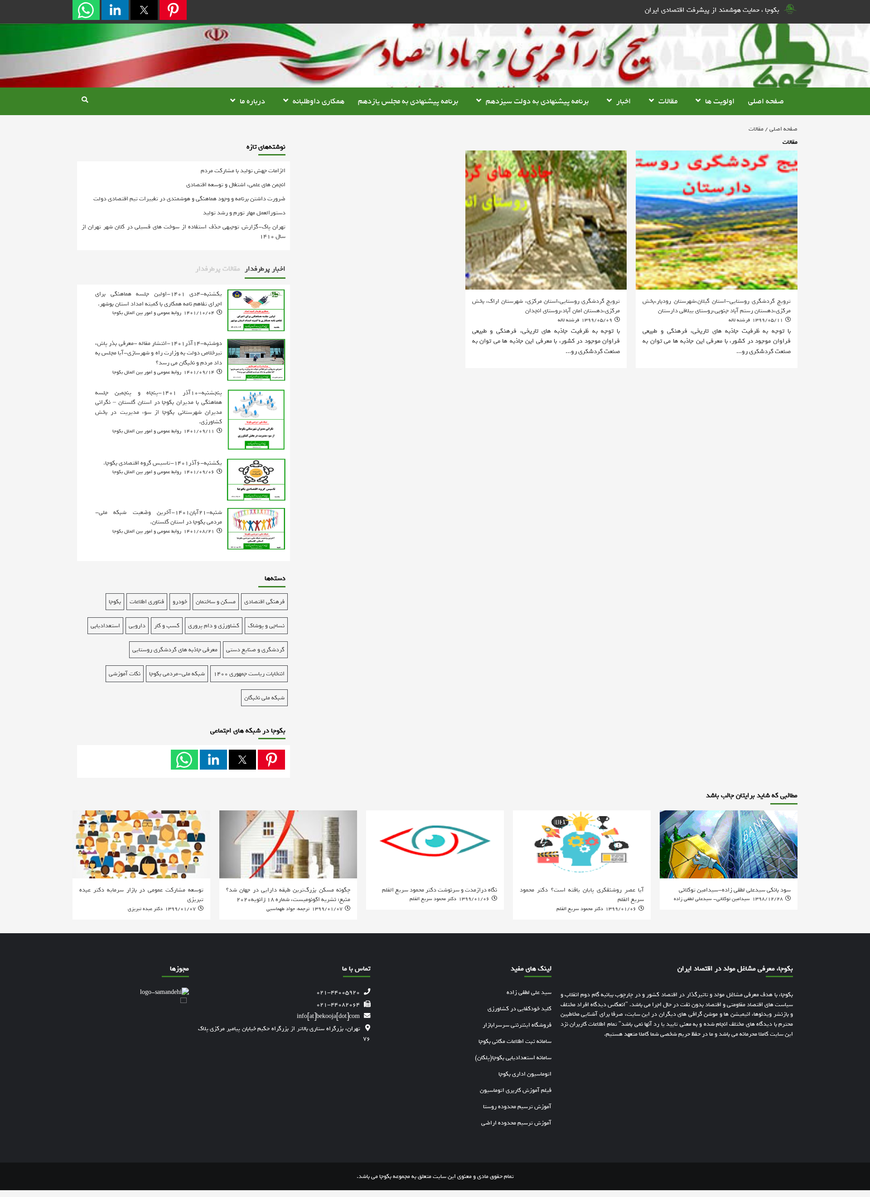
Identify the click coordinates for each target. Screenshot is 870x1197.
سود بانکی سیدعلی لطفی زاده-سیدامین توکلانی (735, 890)
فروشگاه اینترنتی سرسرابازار (517, 1025)
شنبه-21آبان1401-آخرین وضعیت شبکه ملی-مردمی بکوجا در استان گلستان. (158, 517)
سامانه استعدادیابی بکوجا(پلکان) (513, 1057)
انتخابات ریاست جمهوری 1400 (249, 673)
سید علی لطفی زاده (529, 992)
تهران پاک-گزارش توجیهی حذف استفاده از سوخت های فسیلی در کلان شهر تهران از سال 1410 (183, 231)
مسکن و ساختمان (216, 601)
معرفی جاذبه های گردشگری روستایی (175, 649)
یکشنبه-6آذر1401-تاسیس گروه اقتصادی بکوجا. (162, 463)
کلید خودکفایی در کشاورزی (519, 1008)
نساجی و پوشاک (266, 625)
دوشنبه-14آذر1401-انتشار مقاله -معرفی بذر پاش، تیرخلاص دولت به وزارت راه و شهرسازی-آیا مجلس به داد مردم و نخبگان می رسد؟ (158, 353)
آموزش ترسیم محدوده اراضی (516, 1123)
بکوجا (115, 601)
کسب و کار (166, 625)
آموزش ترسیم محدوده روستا (517, 1106)
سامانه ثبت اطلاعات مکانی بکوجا (514, 1041)
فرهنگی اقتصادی (264, 601)
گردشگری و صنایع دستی (255, 649)
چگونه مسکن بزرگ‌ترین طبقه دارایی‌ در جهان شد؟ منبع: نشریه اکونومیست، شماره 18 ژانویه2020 (288, 895)
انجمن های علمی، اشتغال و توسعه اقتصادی (235, 184)
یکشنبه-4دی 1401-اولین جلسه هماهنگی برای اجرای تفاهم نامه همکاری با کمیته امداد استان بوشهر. (158, 299)
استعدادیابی (105, 625)
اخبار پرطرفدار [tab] (265, 268)
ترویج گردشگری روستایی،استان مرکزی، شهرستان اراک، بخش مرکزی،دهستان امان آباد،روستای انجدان (546, 306)
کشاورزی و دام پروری (213, 625)
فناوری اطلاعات (147, 601)
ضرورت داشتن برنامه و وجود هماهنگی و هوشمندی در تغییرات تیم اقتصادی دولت (189, 199)
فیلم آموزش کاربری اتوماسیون (515, 1090)
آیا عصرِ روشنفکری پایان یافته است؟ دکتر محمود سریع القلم (582, 895)
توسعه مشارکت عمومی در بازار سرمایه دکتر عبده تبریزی (141, 895)
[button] (173, 10)
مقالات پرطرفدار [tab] (217, 268)
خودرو (180, 601)
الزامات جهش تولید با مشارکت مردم (243, 170)
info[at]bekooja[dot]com (328, 1016)
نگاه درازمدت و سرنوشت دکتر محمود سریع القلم (439, 890)
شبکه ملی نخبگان (264, 698)
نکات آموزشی (124, 673)
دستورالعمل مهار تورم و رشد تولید (244, 213)
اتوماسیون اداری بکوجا (524, 1074)
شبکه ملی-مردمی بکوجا (177, 673)
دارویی (137, 625)
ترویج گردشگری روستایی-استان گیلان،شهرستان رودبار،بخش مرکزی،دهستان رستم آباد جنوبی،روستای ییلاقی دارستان (717, 306)
